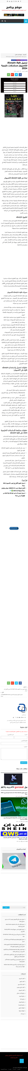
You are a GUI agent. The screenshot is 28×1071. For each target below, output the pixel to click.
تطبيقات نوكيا (21, 1011)
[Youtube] (13, 717)
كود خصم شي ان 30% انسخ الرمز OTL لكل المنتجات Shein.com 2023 (15, 838)
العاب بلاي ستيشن (20, 987)
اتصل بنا (10, 1069)
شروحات (22, 1014)
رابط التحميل (13, 528)
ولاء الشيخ (24, 796)
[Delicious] (21, 717)
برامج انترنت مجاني (18, 54)
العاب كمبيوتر (21, 990)
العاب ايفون (22, 981)
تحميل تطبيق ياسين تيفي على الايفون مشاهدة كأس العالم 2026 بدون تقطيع (14, 955)
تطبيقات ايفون (21, 1008)
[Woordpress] (17, 717)
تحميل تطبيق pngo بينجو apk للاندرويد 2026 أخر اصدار (14, 940)
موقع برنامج (14, 7)
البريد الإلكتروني (10, 734)
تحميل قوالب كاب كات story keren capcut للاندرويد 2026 (15, 925)
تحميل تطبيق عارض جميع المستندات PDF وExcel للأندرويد (14, 930)
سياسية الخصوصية (4, 1069)
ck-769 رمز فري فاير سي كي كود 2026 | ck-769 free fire (13, 935)
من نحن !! (14, 1069)
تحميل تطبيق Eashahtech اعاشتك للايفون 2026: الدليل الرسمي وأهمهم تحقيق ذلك (14, 945)
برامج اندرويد (21, 996)
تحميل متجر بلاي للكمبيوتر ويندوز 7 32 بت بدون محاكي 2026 (14, 920)
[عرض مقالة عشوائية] (2, 21)
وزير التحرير (24, 71)
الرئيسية (24, 54)
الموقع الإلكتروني (24, 740)
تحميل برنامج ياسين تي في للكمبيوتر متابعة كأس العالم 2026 (14, 960)
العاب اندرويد (21, 978)
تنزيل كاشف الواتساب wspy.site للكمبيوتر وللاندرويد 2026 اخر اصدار (15, 818)
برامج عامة (18, 60)
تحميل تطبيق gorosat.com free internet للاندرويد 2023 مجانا (14, 793)
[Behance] (23, 717)
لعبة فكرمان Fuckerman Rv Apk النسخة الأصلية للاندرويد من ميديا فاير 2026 (14, 950)
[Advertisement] (14, 38)
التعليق (25, 746)
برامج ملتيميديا (21, 1005)
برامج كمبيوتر (14, 60)
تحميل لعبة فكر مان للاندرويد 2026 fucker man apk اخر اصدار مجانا (14, 965)
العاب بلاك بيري (21, 984)
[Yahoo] (15, 717)
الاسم (25, 734)
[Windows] (19, 717)
